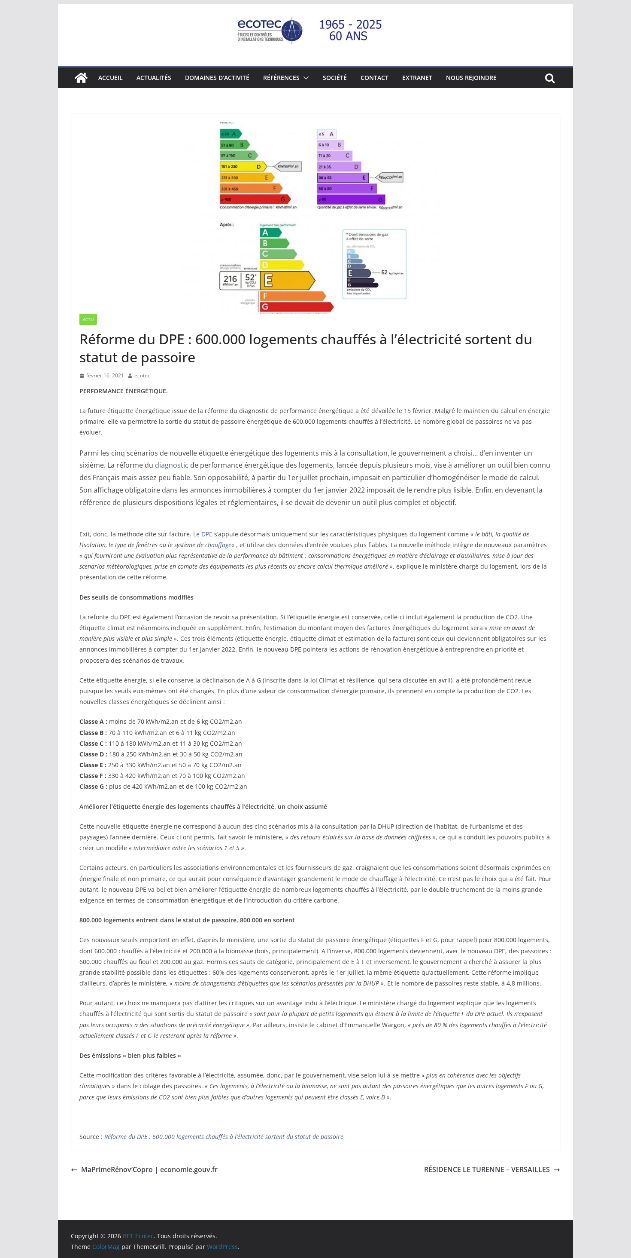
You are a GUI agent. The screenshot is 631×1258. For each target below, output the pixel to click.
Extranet (417, 77)
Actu (88, 319)
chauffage (218, 545)
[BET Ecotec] (81, 77)
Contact (374, 77)
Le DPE (202, 534)
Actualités (154, 77)
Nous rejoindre (471, 77)
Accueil (110, 77)
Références (281, 77)
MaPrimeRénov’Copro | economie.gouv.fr (149, 1169)
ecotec (142, 375)
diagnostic (171, 465)
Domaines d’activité (217, 77)
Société (335, 77)
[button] (304, 78)
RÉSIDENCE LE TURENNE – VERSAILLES (487, 1169)
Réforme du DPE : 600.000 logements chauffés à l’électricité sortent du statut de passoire (223, 1137)
